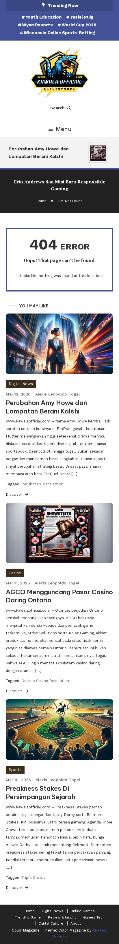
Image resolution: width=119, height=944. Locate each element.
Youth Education (43, 17)
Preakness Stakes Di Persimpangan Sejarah (40, 792)
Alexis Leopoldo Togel (57, 394)
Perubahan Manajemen (42, 484)
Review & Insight (62, 917)
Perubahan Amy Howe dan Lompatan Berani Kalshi (37, 152)
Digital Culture (51, 923)
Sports (15, 769)
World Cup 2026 (79, 25)
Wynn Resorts (37, 25)
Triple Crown (33, 877)
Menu (64, 128)
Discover (15, 494)
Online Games (82, 911)
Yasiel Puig (81, 17)
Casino (15, 573)
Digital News (21, 383)
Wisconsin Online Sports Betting (59, 32)
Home (30, 911)
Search (57, 107)
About (75, 923)
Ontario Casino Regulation (45, 681)
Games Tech (94, 917)
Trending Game (28, 917)
